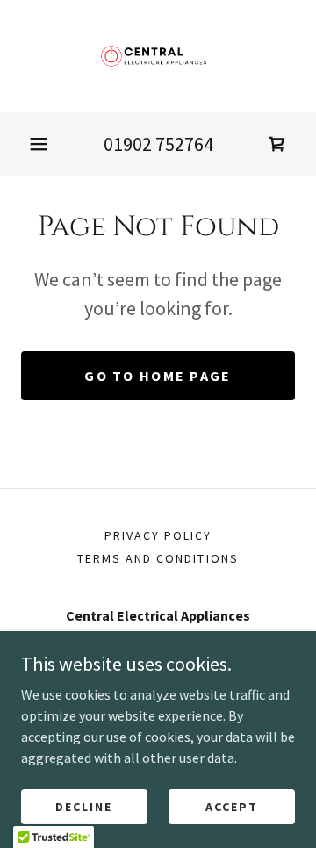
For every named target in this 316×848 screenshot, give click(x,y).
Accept (231, 806)
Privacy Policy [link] (158, 535)
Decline (83, 806)
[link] (157, 56)
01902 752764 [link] (158, 144)
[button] (38, 144)
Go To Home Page (157, 375)
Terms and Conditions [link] (157, 558)
